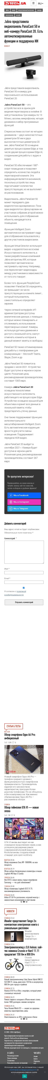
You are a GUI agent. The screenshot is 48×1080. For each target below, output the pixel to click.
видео (13, 10)
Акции (36, 1056)
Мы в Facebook (21, 495)
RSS (35, 1063)
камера (39, 10)
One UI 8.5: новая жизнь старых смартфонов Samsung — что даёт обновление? (20, 881)
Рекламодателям (13, 1055)
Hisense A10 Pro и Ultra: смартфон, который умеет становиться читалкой (22, 992)
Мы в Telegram (21, 508)
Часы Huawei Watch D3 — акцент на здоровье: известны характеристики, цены (22, 1009)
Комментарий (10, 538)
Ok (25, 1076)
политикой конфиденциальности (23, 1070)
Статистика (10, 1060)
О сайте (10, 1053)
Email (7, 578)
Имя (6, 569)
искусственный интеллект (26, 10)
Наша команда (12, 1058)
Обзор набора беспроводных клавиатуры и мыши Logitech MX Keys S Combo (23, 872)
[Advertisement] (24, 646)
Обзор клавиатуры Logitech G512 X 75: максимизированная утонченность (18, 890)
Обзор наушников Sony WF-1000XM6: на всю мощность (21, 863)
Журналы (37, 1061)
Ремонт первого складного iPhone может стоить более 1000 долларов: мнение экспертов (22, 1000)
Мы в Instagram (21, 502)
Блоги (35, 1059)
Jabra (7, 10)
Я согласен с (15, 593)
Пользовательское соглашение (17, 1063)
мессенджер (9, 15)
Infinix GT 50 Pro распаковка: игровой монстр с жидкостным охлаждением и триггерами (21, 898)
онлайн (18, 15)
